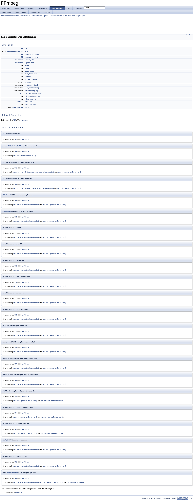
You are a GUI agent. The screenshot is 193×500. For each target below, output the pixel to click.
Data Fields (189, 35)
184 (15, 413)
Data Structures (8, 16)
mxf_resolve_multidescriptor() (24, 156)
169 (15, 200)
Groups (77, 16)
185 (15, 429)
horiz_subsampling (32, 88)
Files (26, 16)
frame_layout (30, 71)
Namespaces (19, 16)
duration (28, 82)
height (27, 68)
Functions (31, 16)
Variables (38, 16)
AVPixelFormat (17, 107)
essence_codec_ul (31, 57)
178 (15, 315)
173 (15, 266)
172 (15, 250)
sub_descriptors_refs (33, 93)
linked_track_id (30, 99)
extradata (28, 102)
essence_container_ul (33, 54)
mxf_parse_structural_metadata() (41, 172)
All (1, 16)
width (27, 65)
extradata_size (30, 105)
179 (15, 331)
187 (15, 462)
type (26, 51)
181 (15, 364)
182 (15, 380)
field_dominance (31, 74)
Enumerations (55, 16)
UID (22, 49)
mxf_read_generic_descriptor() (69, 172)
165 (15, 139)
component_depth (31, 85)
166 (15, 151)
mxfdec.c (24, 120)
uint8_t (19, 102)
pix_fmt (27, 107)
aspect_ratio (29, 63)
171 (15, 233)
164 (14, 120)
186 (15, 446)
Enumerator (64, 16)
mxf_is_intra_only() (20, 172)
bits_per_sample (31, 79)
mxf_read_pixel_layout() (75, 482)
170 (15, 217)
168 (15, 184)
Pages (83, 16)
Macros (72, 16)
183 (15, 397)
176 (15, 282)
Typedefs (45, 16)
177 (15, 299)
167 (15, 168)
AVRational (19, 60)
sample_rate (29, 60)
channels (28, 77)
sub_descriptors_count (33, 96)
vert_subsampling (31, 91)
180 (15, 348)
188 (15, 478)
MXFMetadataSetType (15, 51)
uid (26, 49)
